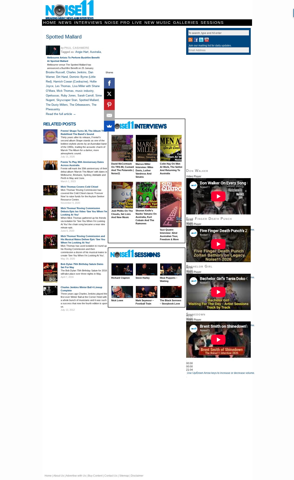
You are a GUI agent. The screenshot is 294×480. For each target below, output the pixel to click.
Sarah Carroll (85, 95)
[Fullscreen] (186, 377)
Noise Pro (117, 22)
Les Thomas (63, 86)
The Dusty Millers (57, 104)
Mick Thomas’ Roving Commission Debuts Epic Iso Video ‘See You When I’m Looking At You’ (84, 211)
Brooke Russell (55, 72)
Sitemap (124, 475)
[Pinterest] (109, 104)
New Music (157, 22)
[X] (109, 94)
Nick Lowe (117, 300)
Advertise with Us (76, 475)
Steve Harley (143, 278)
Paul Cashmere (76, 47)
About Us (58, 475)
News (65, 22)
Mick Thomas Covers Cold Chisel (79, 186)
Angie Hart (81, 52)
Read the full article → (61, 114)
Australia (95, 52)
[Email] (109, 115)
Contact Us (110, 475)
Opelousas (52, 95)
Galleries (185, 22)
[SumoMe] (109, 126)
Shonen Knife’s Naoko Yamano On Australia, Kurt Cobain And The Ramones (146, 217)
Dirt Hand (62, 76)
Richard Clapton (120, 278)
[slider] (221, 373)
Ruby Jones (68, 95)
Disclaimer (137, 475)
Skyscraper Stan (66, 100)
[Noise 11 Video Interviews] (139, 125)
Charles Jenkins (77, 72)
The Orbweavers (80, 104)
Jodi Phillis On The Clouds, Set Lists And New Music (122, 214)
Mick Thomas (65, 90)
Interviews (88, 22)
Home (49, 22)
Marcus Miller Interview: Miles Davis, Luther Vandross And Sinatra (144, 170)
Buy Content (95, 475)
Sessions (212, 22)
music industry (84, 90)
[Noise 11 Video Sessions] (139, 254)
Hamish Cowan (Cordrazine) (70, 81)
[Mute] (186, 373)
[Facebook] (109, 83)
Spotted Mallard (89, 100)
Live (137, 22)
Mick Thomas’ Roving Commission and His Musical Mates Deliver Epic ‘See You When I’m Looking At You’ (83, 239)
